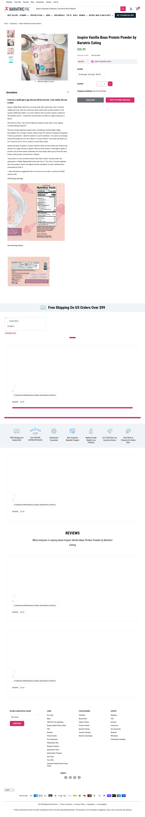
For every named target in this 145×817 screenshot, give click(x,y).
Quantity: (80, 84)
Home (6, 23)
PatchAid (82, 715)
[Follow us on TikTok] (79, 777)
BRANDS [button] (82, 15)
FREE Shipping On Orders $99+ (16, 439)
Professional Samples (118, 739)
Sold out (90, 100)
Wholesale (114, 736)
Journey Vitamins (85, 732)
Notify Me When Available (120, 100)
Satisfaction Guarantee (53, 439)
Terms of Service (66, 804)
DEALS (75, 15)
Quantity (15, 402)
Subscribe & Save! (53, 750)
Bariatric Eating (82, 55)
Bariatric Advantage (85, 736)
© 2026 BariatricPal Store (47, 804)
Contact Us (114, 725)
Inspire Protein (84, 722)
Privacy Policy (80, 804)
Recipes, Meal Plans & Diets (56, 725)
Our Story (50, 715)
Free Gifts (17, 2)
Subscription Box (52, 743)
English (7, 790)
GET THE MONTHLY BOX (125, 15)
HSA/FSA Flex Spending (55, 722)
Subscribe (18, 723)
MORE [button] (48, 15)
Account (113, 722)
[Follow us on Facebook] (65, 777)
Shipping (114, 715)
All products (13, 23)
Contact (48, 2)
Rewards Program (53, 746)
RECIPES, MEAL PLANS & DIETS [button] (100, 15)
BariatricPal (83, 719)
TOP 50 (68, 15)
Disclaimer (91, 804)
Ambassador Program (54, 753)
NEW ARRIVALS (59, 15)
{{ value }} (11, 326)
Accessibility (102, 804)
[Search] (123, 8)
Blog (32, 2)
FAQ (48, 729)
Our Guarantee (116, 729)
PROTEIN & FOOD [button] (36, 15)
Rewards (9, 2)
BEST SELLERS (13, 15)
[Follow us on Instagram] (70, 777)
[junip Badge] (72, 781)
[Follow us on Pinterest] (74, 777)
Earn (103, 61)
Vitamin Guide (52, 736)
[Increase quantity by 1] (110, 84)
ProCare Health (84, 725)
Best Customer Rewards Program (72, 439)
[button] (131, 9)
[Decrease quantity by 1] (99, 84)
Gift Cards (50, 757)
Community (40, 2)
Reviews (26, 2)
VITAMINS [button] (23, 15)
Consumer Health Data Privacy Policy (57, 765)
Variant (80, 69)
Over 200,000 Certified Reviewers (35, 438)
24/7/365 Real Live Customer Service (109, 439)
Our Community (52, 739)
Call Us (55, 2)
